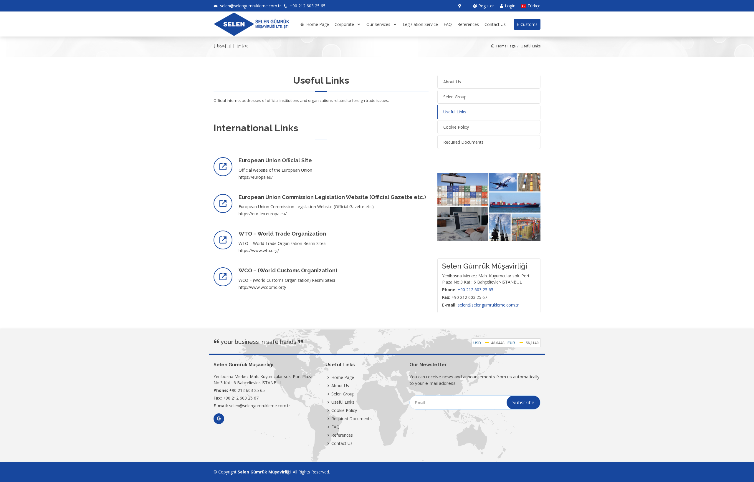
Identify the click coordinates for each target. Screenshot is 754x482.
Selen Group (343, 394)
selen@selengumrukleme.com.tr (250, 6)
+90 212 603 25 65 (307, 6)
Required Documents (351, 419)
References (468, 24)
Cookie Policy (344, 410)
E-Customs (527, 24)
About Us (340, 386)
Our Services (378, 24)
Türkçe (533, 6)
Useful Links (342, 402)
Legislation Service (420, 24)
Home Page (317, 24)
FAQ (448, 24)
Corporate (345, 24)
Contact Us (495, 24)
